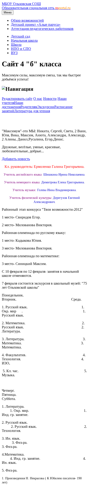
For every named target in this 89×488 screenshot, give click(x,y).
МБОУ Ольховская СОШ (21, 4)
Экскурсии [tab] (45, 107)
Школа (16, 45)
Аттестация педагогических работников (42, 29)
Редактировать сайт (17, 99)
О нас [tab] (37, 99)
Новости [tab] (50, 99)
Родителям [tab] (29, 107)
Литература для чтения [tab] (32, 111)
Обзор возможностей (27, 20)
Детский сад (20, 36)
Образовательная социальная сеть (36, 8)
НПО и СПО (21, 49)
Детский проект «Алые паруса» (35, 24)
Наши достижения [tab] (12, 105)
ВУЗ (14, 53)
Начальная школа (24, 40)
